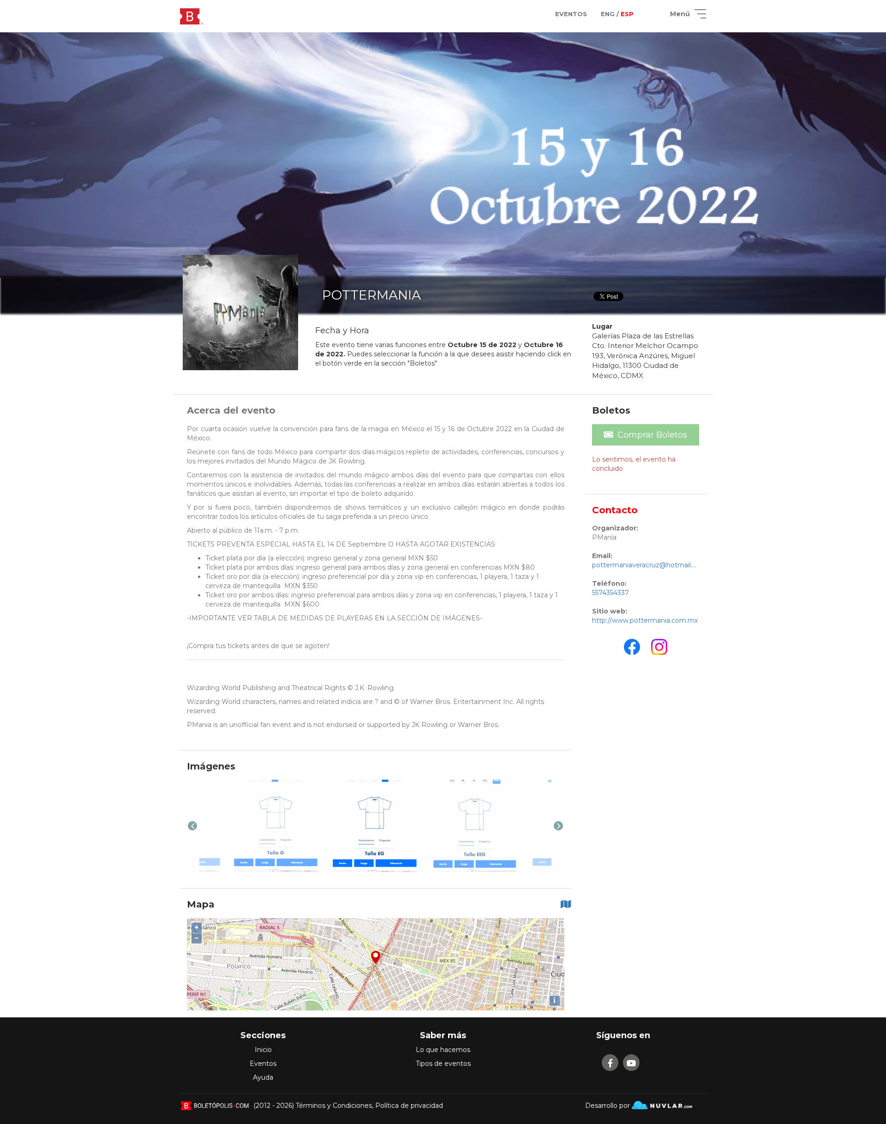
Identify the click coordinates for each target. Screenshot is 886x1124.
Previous (192, 825)
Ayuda (263, 1077)
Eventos (263, 1063)
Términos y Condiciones (334, 1105)
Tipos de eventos (443, 1063)
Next (558, 825)
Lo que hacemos (443, 1050)
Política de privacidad (409, 1105)
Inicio (263, 1050)
